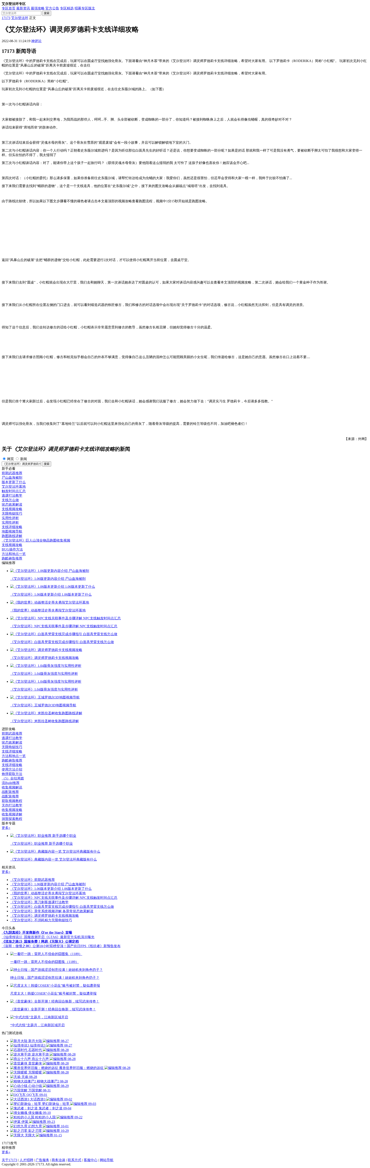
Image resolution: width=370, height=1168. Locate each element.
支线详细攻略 (12, 527)
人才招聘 (26, 1160)
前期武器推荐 (12, 473)
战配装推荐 (10, 792)
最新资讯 (23, 8)
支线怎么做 (10, 500)
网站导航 (106, 1160)
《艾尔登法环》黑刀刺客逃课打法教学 (39, 902)
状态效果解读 (12, 504)
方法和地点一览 (14, 554)
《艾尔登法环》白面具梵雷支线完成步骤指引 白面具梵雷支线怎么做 (62, 906)
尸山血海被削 (12, 477)
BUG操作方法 (12, 549)
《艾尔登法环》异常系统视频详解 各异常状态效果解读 (51, 911)
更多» (6, 828)
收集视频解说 (12, 787)
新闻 (23, 459)
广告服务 (42, 1160)
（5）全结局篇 (13, 778)
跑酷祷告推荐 (12, 558)
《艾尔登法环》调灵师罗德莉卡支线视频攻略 (44, 915)
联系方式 (74, 1160)
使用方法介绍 (12, 769)
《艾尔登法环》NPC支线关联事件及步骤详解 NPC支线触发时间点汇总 (63, 897)
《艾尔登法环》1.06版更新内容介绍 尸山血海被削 (48, 884)
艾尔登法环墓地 (14, 486)
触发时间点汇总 (14, 491)
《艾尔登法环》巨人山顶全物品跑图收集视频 (36, 540)
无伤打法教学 (12, 805)
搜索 (46, 13)
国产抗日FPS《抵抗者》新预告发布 (94, 946)
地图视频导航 (12, 531)
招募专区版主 (85, 8)
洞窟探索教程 (12, 819)
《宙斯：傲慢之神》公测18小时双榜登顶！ (34, 946)
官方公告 (52, 8)
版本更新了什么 (14, 482)
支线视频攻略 (12, 509)
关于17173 (9, 1160)
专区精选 (67, 8)
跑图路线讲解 (12, 536)
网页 (10, 459)
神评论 (36, 41)
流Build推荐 (10, 783)
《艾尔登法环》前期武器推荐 (32, 880)
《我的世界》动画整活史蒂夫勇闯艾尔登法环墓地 (48, 893)
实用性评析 (10, 518)
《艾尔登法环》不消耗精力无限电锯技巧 (41, 920)
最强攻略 (38, 8)
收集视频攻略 (12, 810)
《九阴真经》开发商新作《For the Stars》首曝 (37, 932)
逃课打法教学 (12, 495)
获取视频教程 (12, 801)
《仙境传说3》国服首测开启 (23, 937)
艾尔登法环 (19, 18)
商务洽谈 (58, 1160)
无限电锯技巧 (12, 513)
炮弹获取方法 (12, 774)
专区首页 (8, 8)
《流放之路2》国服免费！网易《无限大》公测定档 (40, 941)
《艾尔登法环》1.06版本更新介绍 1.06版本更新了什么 (51, 888)
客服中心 (90, 1160)
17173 (6, 18)
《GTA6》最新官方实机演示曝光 (69, 937)
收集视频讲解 (12, 814)
